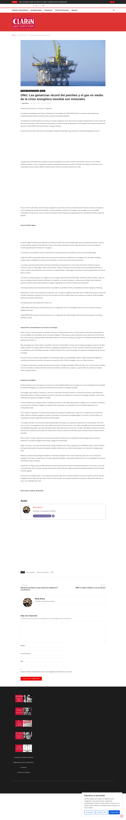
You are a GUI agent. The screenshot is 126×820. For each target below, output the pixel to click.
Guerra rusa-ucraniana (43, 572)
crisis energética (30, 572)
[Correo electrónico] (53, 516)
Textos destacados (62, 10)
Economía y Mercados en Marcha (40, 35)
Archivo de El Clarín (23, 772)
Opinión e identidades (20, 10)
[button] (111, 2)
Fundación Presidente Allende (23, 757)
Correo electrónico (26, 653)
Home (13, 35)
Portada (42, 90)
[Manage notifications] (121, 815)
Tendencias (48, 10)
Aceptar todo (114, 812)
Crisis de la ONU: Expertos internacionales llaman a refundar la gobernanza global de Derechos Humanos (50, 2)
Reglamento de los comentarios (23, 762)
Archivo (74, 10)
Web (22, 661)
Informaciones (35, 10)
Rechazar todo (101, 812)
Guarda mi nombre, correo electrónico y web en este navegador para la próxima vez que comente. (46, 672)
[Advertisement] (63, 147)
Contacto (23, 767)
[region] (102, 804)
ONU (52, 572)
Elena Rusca (25, 103)
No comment (47, 103)
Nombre (23, 645)
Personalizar (90, 812)
